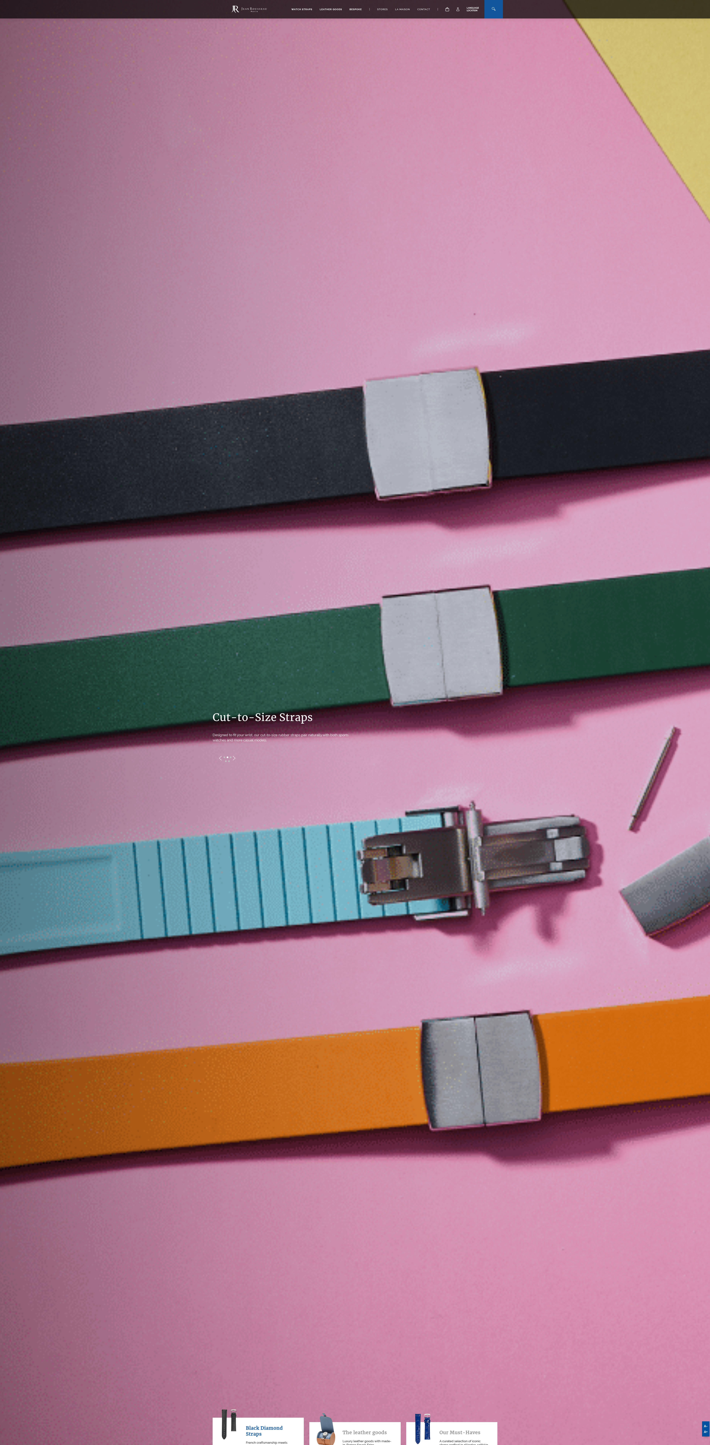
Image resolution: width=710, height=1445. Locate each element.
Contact (423, 9)
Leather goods (331, 9)
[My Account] (458, 9)
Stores (382, 9)
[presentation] (220, 758)
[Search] (493, 9)
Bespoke (355, 9)
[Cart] (447, 9)
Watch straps (301, 9)
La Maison (402, 9)
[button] (224, 757)
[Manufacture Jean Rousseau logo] (249, 9)
